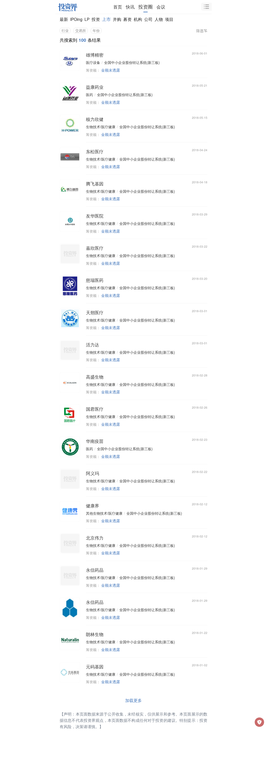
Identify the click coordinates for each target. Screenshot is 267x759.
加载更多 (133, 700)
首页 (117, 7)
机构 (138, 19)
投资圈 (145, 6)
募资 (127, 19)
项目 (169, 19)
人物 (159, 19)
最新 (64, 19)
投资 (96, 19)
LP (86, 19)
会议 (160, 7)
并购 (117, 19)
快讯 (130, 7)
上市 (106, 19)
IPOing (76, 19)
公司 (148, 19)
